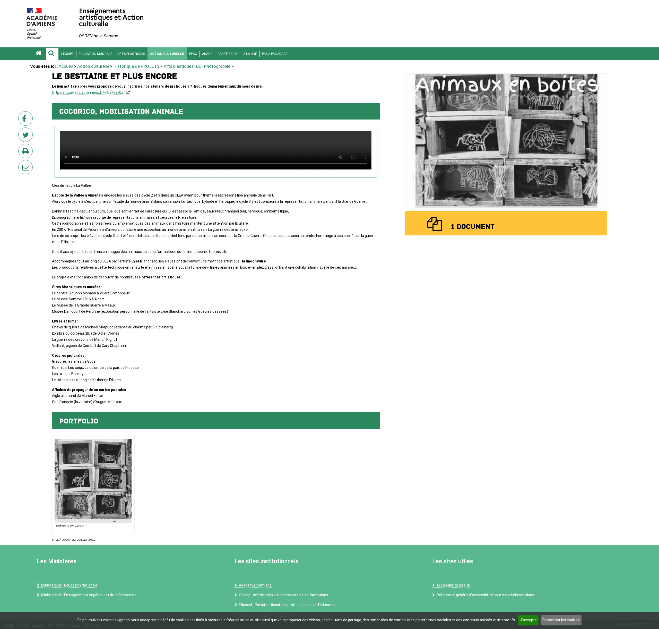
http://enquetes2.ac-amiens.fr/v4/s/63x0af (88, 92)
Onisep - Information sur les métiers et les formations (283, 595)
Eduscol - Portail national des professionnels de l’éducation (287, 605)
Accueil (66, 66)
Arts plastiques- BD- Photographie (197, 66)
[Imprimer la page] (26, 152)
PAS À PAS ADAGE (275, 54)
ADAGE (207, 54)
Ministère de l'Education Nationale (69, 585)
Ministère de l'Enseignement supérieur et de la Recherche (88, 595)
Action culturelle (167, 54)
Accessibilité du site (453, 585)
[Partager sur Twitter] (26, 136)
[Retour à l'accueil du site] (39, 53)
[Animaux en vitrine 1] (93, 481)
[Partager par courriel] (22, 163)
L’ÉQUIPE (67, 54)
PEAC (193, 54)
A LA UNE (250, 54)
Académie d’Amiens (255, 585)
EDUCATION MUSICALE (95, 54)
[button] (52, 53)
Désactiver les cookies (561, 620)
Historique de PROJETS (136, 66)
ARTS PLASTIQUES (131, 54)
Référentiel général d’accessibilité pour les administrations (485, 595)
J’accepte (528, 620)
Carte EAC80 (228, 54)
